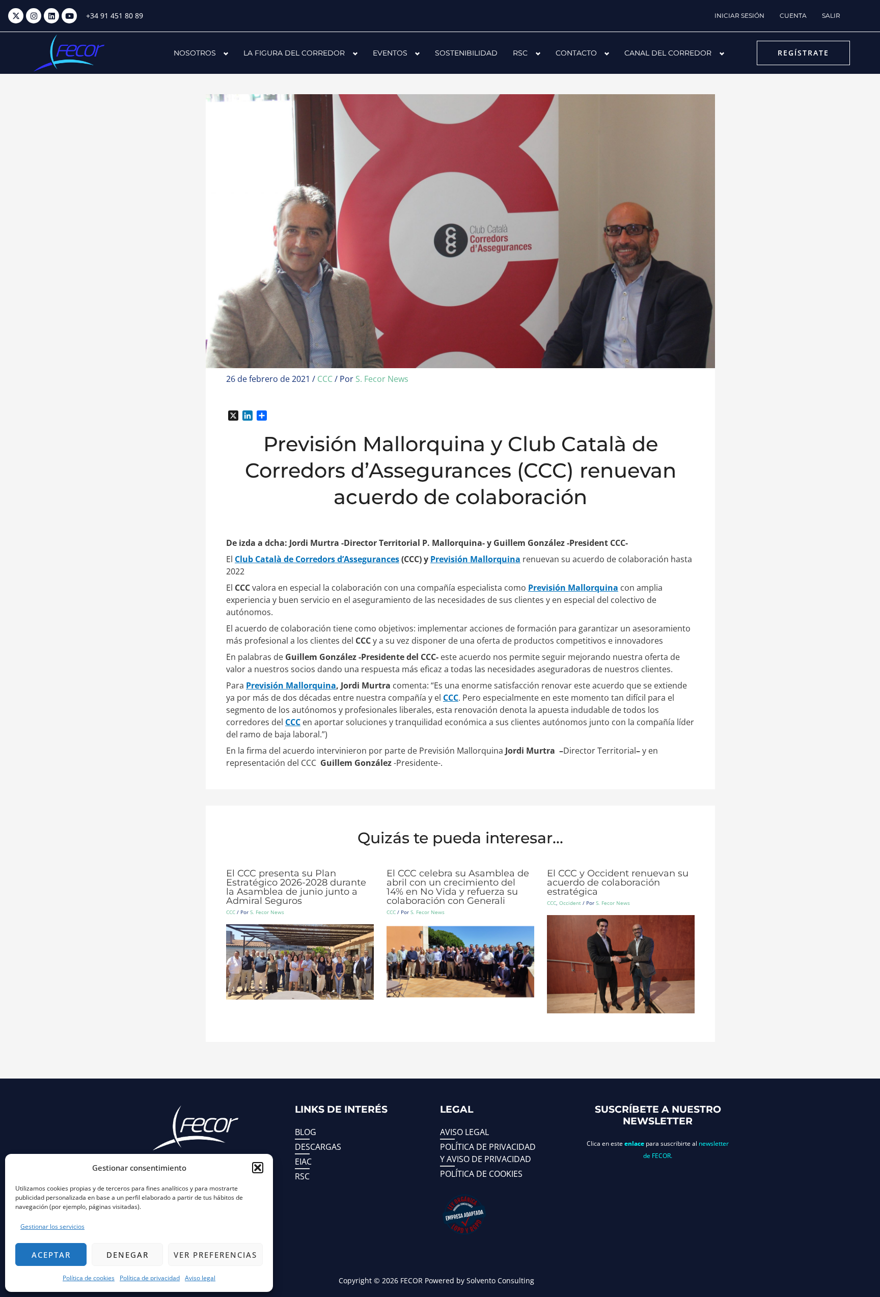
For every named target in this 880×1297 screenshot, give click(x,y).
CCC (325, 378)
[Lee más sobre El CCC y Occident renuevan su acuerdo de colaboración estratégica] (621, 963)
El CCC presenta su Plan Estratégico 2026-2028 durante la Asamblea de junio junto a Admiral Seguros (296, 887)
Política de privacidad (150, 1278)
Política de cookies (89, 1278)
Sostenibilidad (466, 53)
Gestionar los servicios (52, 1226)
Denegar (127, 1255)
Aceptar (51, 1255)
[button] (258, 1168)
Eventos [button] (390, 53)
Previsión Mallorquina (475, 559)
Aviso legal (200, 1278)
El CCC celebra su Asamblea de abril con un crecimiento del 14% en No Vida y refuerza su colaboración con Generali (458, 887)
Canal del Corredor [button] (667, 53)
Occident (570, 902)
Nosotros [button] (195, 53)
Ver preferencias (215, 1255)
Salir (831, 15)
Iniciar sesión (739, 15)
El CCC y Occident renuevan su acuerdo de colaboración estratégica (618, 882)
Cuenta (793, 15)
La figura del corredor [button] (294, 53)
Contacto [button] (576, 53)
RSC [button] (520, 53)
